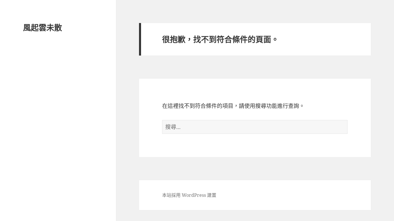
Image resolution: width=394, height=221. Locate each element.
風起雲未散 (42, 27)
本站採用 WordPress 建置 (189, 195)
